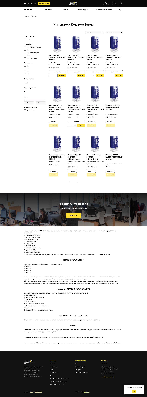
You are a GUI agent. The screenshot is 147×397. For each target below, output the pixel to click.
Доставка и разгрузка (82, 372)
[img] (106, 3)
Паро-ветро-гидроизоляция (58, 381)
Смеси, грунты (54, 372)
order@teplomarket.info (108, 377)
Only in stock (30, 110)
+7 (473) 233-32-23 (30, 4)
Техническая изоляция (57, 384)
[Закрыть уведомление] (143, 386)
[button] (44, 3)
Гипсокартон (49, 10)
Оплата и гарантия (81, 367)
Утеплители (28, 10)
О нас (77, 364)
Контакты (104, 364)
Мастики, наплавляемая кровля (59, 378)
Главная (26, 16)
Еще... (120, 10)
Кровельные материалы (104, 10)
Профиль (65, 10)
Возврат (77, 370)
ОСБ (51, 375)
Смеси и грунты (83, 10)
